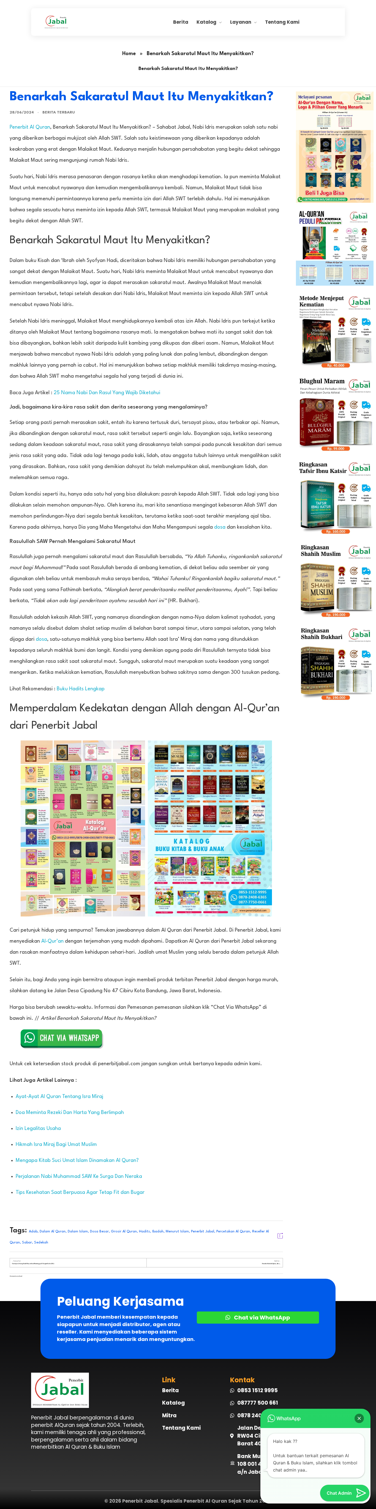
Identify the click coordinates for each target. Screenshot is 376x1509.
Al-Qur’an (52, 941)
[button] (359, 1418)
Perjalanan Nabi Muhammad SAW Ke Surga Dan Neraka (79, 1176)
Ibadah (158, 1231)
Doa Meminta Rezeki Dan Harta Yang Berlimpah (70, 1112)
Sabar (27, 1242)
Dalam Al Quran (53, 1231)
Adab (33, 1231)
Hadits (144, 1231)
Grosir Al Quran (124, 1231)
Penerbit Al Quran (30, 127)
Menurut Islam (177, 1231)
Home (129, 53)
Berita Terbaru (58, 112)
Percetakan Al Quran (233, 1231)
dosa (219, 527)
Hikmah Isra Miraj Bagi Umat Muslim (56, 1144)
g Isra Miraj (90, 1096)
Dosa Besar (99, 1231)
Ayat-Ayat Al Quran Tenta (45, 1096)
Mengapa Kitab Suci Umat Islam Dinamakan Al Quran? (77, 1160)
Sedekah (41, 1242)
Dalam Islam (78, 1231)
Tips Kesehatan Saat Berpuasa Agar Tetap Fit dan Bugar (80, 1192)
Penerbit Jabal (202, 1231)
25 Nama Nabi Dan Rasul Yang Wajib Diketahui (107, 392)
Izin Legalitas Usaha (38, 1128)
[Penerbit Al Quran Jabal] (108, 21)
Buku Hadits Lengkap (81, 688)
